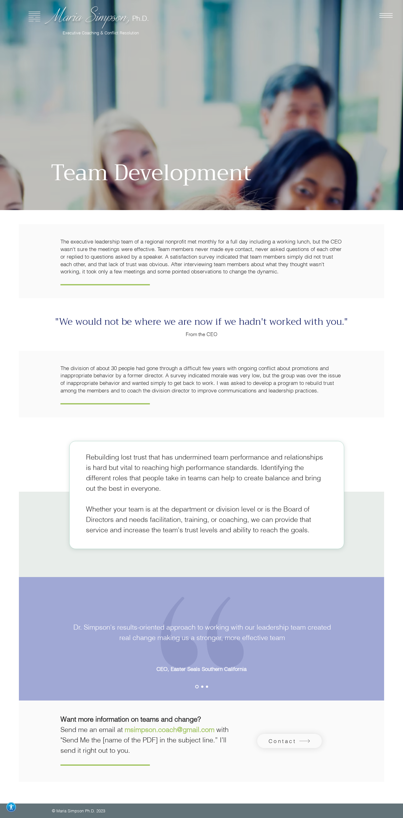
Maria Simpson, (91, 15)
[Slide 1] (197, 686)
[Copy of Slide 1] (202, 686)
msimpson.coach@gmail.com (169, 729)
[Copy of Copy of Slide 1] (207, 686)
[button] (386, 15)
